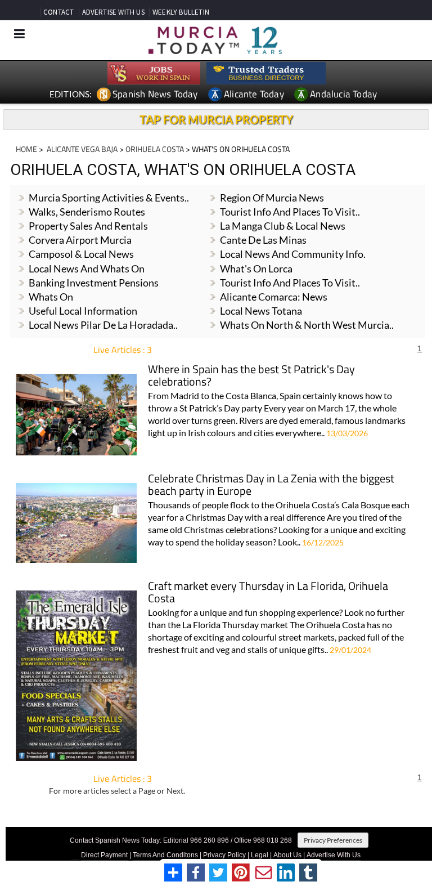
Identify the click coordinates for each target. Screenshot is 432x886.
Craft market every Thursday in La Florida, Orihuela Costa (268, 593)
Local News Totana (261, 311)
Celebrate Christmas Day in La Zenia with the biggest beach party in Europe (271, 485)
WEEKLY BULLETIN (180, 12)
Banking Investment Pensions (94, 282)
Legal (259, 855)
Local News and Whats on (87, 268)
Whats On (51, 296)
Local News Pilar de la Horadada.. (103, 325)
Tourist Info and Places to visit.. (290, 282)
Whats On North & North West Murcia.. (307, 325)
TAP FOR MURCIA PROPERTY (216, 119)
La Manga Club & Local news (282, 226)
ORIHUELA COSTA (154, 149)
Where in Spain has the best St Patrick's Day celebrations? (251, 376)
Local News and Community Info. (293, 254)
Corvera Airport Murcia (80, 240)
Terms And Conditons (165, 855)
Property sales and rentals (88, 226)
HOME (26, 149)
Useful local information (83, 311)
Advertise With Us (334, 855)
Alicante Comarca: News (273, 296)
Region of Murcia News (272, 197)
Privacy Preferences (333, 840)
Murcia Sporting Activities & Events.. (109, 197)
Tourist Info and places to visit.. (290, 211)
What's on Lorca (256, 268)
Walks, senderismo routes (87, 211)
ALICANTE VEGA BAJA (81, 149)
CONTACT (58, 12)
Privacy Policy (224, 855)
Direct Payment (104, 855)
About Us (287, 855)
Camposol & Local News (81, 254)
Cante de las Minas (263, 240)
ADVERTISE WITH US (113, 12)
